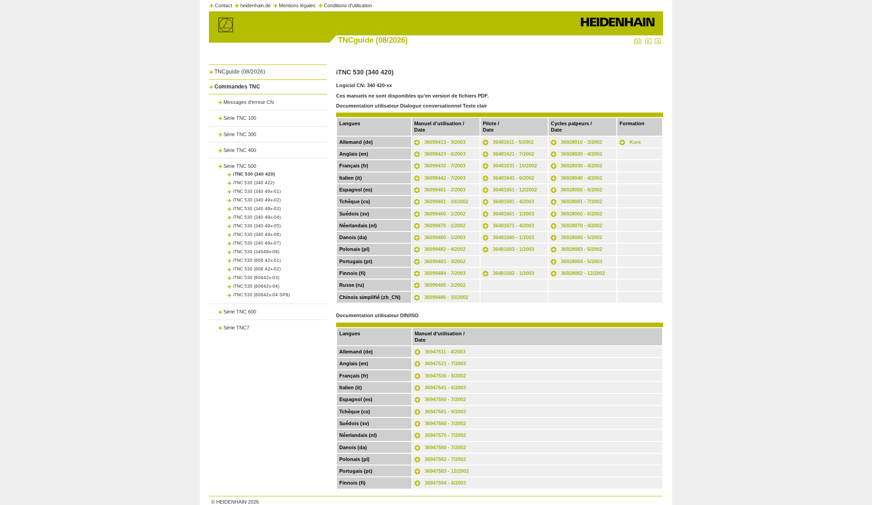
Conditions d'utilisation (348, 5)
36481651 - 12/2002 (515, 189)
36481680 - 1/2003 (513, 237)
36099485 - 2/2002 (445, 285)
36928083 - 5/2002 (581, 249)
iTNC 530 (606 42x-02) (257, 268)
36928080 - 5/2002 (581, 237)
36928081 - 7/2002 (581, 201)
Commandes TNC (237, 86)
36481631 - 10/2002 (515, 165)
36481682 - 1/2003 (513, 273)
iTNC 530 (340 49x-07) (257, 242)
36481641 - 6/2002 (513, 178)
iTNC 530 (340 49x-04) (257, 217)
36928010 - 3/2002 (581, 142)
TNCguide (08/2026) (239, 72)
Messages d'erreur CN (248, 102)
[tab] (268, 70)
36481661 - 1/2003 (513, 213)
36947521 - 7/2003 (445, 363)
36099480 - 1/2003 (445, 237)
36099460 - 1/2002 (445, 213)
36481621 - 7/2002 (513, 154)
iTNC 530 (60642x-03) (256, 277)
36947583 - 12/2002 (447, 471)
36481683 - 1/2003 (513, 249)
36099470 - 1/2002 (445, 225)
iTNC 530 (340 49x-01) (257, 191)
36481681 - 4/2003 (513, 201)
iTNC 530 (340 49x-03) (257, 208)
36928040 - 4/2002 (581, 178)
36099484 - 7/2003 (445, 273)
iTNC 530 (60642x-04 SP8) (261, 294)
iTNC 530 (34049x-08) (256, 251)
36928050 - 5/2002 (581, 189)
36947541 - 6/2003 (445, 387)
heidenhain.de (255, 5)
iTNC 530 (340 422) (253, 182)
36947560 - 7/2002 (445, 423)
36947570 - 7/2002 (445, 435)
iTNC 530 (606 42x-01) (257, 260)
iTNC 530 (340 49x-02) (257, 199)
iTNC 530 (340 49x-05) (257, 225)
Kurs (635, 142)
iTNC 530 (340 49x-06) (257, 234)
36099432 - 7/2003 (445, 165)
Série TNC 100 (239, 118)
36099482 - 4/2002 (445, 249)
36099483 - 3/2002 (445, 261)
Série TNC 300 (239, 134)
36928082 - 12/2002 (583, 273)
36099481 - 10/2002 (446, 201)
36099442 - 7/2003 (445, 178)
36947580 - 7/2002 (445, 447)
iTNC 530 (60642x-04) (256, 286)
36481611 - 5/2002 (513, 142)
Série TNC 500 (239, 166)
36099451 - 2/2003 (445, 189)
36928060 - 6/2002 (581, 213)
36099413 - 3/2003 (445, 142)
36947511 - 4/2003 (445, 351)
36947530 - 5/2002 (445, 375)
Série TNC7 (236, 327)
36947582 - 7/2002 (445, 459)
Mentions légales (297, 5)
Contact (223, 5)
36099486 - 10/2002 (446, 297)
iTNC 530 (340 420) (254, 174)
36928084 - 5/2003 (581, 261)
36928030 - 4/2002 (581, 165)
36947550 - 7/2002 (445, 399)
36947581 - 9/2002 (445, 411)
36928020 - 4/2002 (581, 154)
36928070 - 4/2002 (581, 225)
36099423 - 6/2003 (445, 154)
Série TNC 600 (239, 311)
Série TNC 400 (239, 150)
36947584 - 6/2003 (445, 482)
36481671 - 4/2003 (513, 225)
